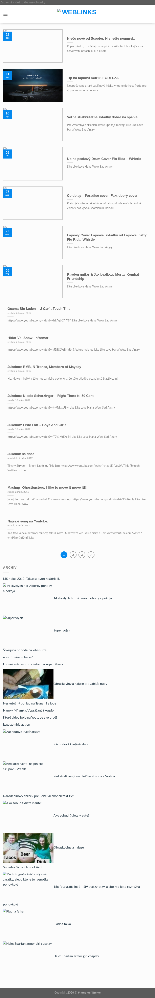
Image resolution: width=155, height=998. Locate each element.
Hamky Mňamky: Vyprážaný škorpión (29, 710)
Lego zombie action (16, 724)
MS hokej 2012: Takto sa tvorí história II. (31, 578)
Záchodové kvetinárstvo (70, 744)
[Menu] (5, 14)
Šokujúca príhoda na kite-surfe (24, 650)
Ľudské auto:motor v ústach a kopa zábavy (33, 664)
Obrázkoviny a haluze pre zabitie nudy (80, 683)
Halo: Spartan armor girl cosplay (76, 956)
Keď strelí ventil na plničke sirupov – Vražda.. (84, 776)
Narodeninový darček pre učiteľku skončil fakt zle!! (38, 796)
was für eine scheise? (18, 657)
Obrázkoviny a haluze (68, 847)
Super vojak (61, 630)
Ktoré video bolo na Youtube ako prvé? (30, 717)
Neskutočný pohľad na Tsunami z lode (29, 703)
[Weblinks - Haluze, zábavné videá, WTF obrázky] (77, 14)
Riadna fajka (62, 924)
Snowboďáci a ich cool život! (23, 867)
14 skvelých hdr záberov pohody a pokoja (82, 598)
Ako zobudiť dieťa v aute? (71, 815)
